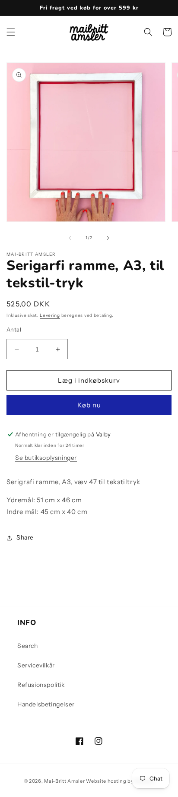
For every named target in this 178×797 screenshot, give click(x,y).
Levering (50, 315)
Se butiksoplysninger (46, 458)
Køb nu (89, 405)
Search (27, 646)
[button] (10, 32)
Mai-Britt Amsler (64, 781)
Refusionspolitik (41, 685)
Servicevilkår (36, 665)
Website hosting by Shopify (120, 781)
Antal (13, 329)
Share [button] (25, 537)
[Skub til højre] (108, 237)
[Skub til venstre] (69, 237)
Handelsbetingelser (46, 704)
